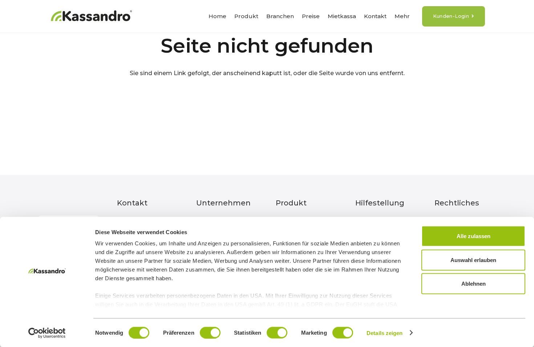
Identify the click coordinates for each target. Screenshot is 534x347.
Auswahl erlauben (473, 260)
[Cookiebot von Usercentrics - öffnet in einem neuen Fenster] (47, 332)
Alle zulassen (473, 236)
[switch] (210, 332)
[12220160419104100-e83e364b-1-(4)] (91, 16)
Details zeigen (384, 333)
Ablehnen (473, 284)
